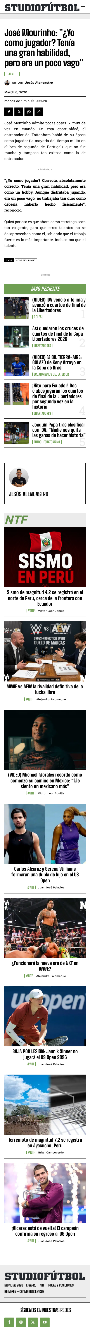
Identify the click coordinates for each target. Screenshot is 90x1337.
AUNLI (12, 74)
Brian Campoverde (51, 1152)
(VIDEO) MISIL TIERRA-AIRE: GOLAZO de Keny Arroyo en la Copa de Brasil (57, 362)
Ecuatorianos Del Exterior (51, 374)
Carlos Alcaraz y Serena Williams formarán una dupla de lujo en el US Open (45, 874)
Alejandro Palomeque (51, 699)
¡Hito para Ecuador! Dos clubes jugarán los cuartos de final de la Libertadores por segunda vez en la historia (57, 396)
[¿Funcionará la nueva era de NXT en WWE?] (45, 930)
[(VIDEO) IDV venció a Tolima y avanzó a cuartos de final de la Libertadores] (16, 308)
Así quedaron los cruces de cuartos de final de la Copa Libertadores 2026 (58, 333)
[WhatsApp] (28, 112)
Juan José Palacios (51, 887)
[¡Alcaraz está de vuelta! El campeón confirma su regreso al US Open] (45, 1195)
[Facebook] (8, 112)
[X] (18, 112)
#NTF (31, 610)
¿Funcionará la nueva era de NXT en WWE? (45, 966)
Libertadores (42, 345)
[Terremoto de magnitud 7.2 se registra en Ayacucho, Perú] (45, 1107)
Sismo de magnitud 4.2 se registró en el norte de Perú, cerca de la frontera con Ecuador (45, 598)
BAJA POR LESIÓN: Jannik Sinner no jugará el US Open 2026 (45, 1054)
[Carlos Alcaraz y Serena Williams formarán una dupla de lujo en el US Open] (45, 836)
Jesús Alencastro (39, 83)
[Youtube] (45, 1322)
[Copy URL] (39, 112)
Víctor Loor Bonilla (51, 610)
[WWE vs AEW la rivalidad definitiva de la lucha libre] (45, 653)
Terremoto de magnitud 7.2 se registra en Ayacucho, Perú (45, 1142)
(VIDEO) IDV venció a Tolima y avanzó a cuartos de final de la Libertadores (59, 305)
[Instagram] (21, 1322)
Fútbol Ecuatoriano (47, 442)
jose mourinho (26, 260)
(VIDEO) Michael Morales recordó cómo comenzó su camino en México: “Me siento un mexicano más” (45, 780)
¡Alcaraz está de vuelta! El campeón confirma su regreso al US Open (45, 1231)
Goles (38, 317)
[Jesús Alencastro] (8, 82)
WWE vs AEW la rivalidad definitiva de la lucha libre (45, 689)
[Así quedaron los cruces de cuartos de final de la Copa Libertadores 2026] (16, 336)
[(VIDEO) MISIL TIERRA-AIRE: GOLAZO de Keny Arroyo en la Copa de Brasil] (16, 365)
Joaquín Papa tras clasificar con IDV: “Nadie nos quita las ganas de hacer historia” (59, 430)
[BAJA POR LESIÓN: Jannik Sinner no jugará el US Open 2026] (45, 1018)
